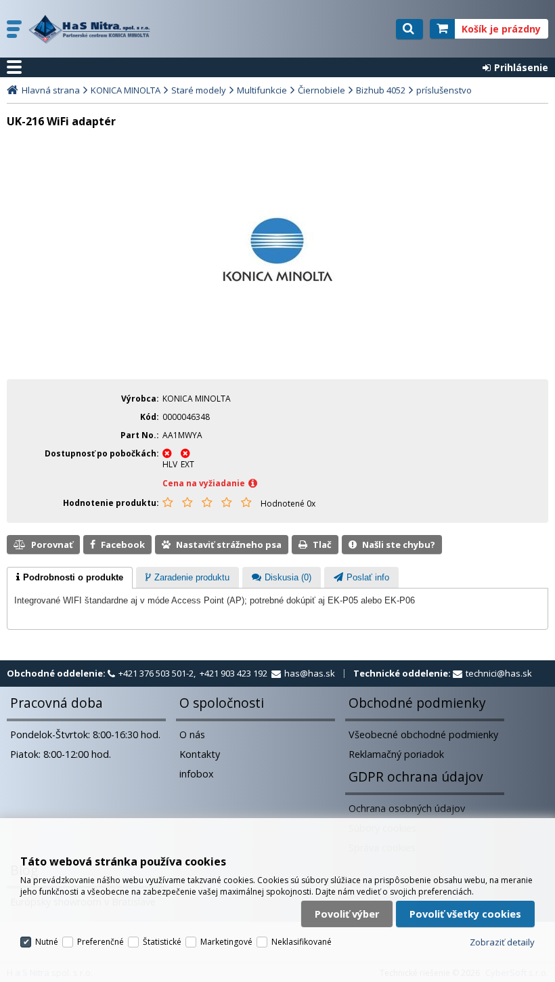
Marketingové (226, 941)
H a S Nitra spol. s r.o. (92, 29)
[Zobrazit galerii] (278, 296)
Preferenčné (100, 941)
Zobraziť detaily (502, 942)
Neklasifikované (301, 941)
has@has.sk (309, 673)
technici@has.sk (499, 673)
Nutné (46, 941)
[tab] (70, 578)
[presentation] (69, 578)
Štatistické (162, 941)
